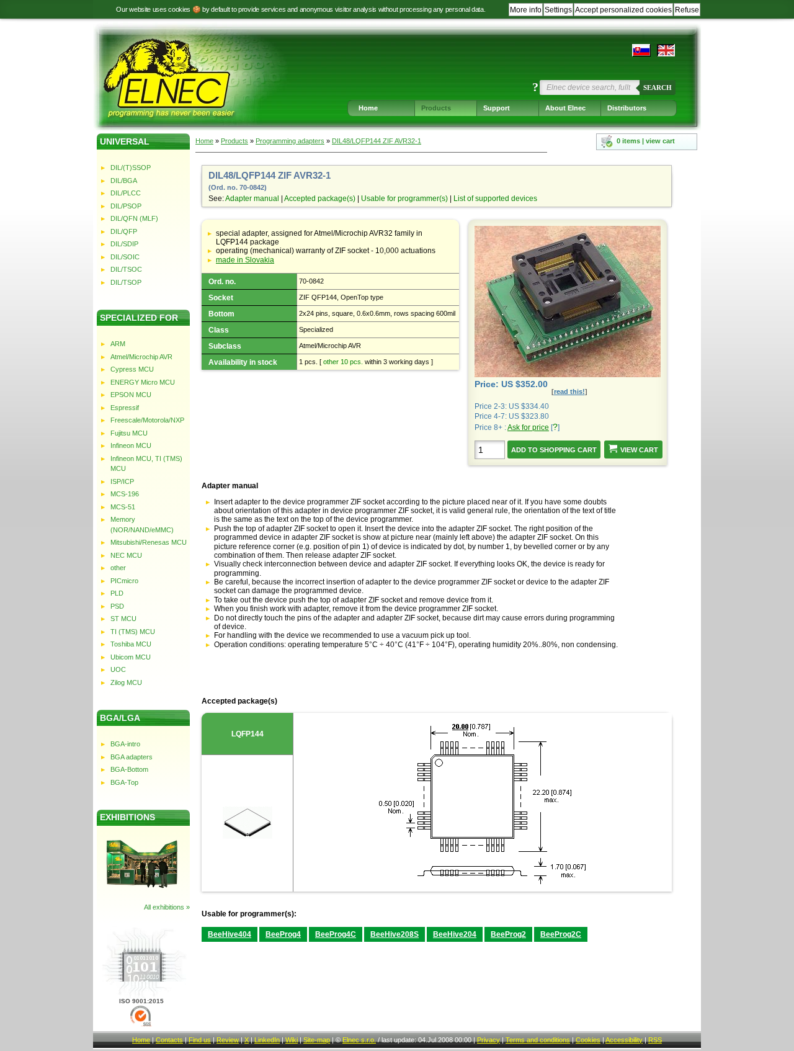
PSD (117, 606)
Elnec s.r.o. (359, 1040)
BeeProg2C (560, 934)
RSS (655, 1040)
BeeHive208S (394, 934)
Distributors (626, 108)
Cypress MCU (132, 369)
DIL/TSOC (126, 269)
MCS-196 (124, 494)
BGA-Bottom (129, 769)
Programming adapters (290, 141)
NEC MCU (126, 555)
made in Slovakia (245, 260)
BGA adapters (131, 757)
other (118, 567)
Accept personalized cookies (623, 10)
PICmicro (124, 580)
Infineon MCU (130, 445)
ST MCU (123, 618)
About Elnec (565, 108)
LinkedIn (267, 1040)
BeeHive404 (229, 934)
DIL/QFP (123, 231)
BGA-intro (125, 744)
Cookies (588, 1040)
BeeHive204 (454, 934)
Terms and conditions (538, 1040)
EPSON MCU (130, 394)
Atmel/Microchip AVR (141, 356)
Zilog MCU (126, 682)
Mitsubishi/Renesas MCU (148, 542)
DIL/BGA (123, 180)
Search (657, 87)
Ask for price (528, 427)
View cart (639, 450)
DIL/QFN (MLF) (134, 218)
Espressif (124, 407)
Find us (200, 1040)
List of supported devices (495, 198)
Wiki (291, 1040)
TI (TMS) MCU (132, 631)
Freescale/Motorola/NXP (147, 420)
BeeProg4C (335, 934)
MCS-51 (122, 507)
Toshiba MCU (130, 644)
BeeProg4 (283, 934)
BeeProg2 (508, 934)
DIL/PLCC (125, 193)
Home (368, 108)
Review (227, 1040)
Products (436, 108)
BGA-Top (124, 782)
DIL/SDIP (124, 244)
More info (526, 10)
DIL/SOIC (125, 257)
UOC (118, 669)
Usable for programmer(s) (404, 198)
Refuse (687, 10)
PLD (116, 593)
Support (496, 108)
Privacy (488, 1040)
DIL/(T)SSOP (130, 167)
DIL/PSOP (125, 206)
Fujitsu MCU (129, 433)
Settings (558, 10)
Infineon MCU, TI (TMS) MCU (146, 464)
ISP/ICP (122, 481)
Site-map (316, 1040)
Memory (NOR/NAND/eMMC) (142, 525)
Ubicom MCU (130, 657)
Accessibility (624, 1040)
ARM (117, 343)
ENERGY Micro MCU (142, 382)
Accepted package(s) (319, 198)
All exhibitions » (167, 907)
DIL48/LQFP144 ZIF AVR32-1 (376, 141)
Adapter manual (252, 198)
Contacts (169, 1040)
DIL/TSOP (125, 282)
